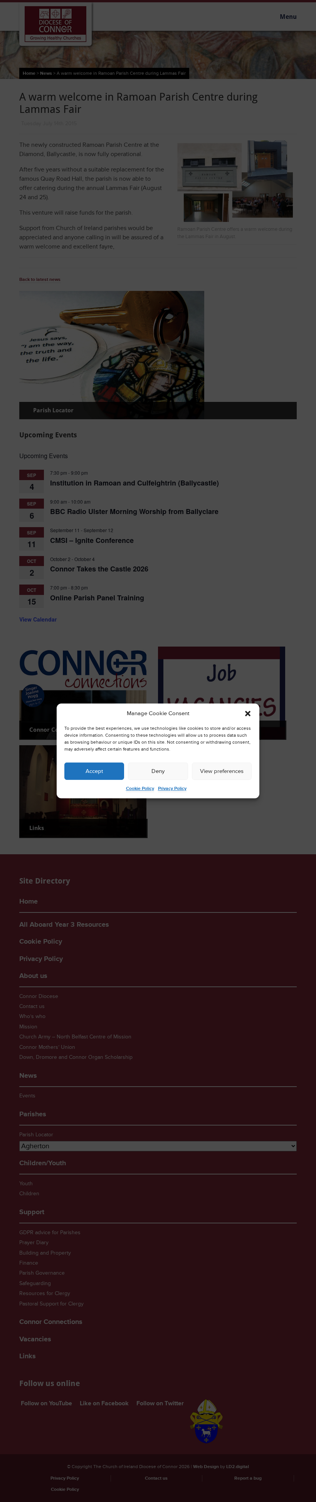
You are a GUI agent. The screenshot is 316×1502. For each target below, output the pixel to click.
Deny (158, 771)
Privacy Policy (172, 788)
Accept (94, 771)
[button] (248, 713)
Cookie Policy (140, 788)
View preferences (222, 771)
